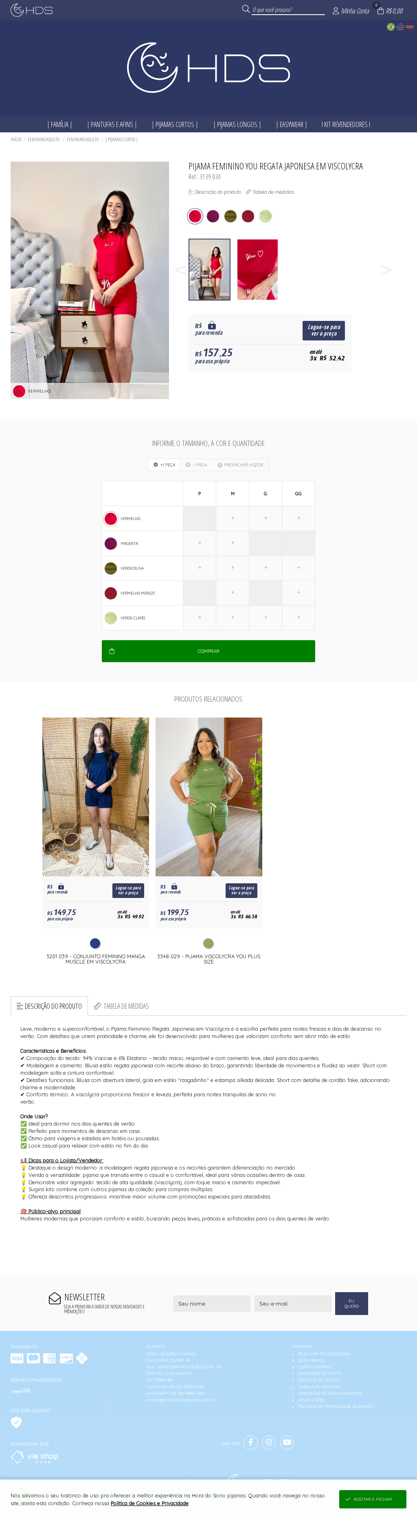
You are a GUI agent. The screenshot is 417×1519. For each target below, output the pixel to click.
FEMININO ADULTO (44, 139)
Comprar (208, 651)
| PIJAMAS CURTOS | (121, 139)
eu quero (352, 1303)
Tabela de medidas (126, 1006)
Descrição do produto (53, 1006)
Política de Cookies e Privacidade (150, 1503)
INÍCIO (16, 139)
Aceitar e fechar (373, 1499)
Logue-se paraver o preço (324, 330)
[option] (213, 270)
